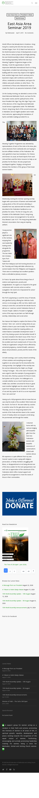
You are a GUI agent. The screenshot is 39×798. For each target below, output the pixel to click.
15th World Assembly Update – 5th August (16, 601)
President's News (26, 15)
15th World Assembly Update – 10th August (16, 594)
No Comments (29, 33)
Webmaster (10, 33)
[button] (36, 3)
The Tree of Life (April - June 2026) (15, 564)
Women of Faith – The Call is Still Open (15, 701)
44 (23, 571)
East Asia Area (13, 15)
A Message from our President (12, 585)
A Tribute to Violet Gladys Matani (13, 589)
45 (29, 571)
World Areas (20, 18)
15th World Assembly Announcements (14, 608)
